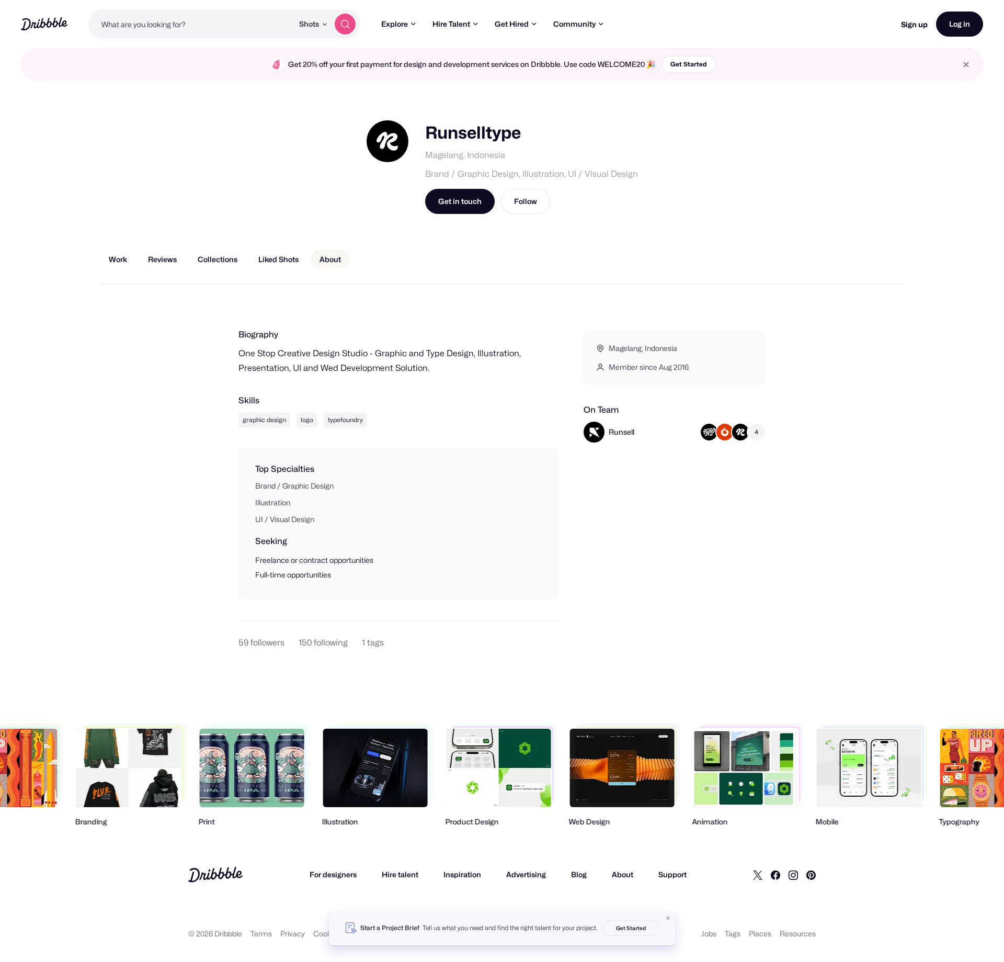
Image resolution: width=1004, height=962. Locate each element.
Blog (579, 874)
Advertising (526, 874)
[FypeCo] (709, 432)
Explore (394, 23)
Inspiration (462, 874)
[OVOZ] (724, 432)
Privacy (292, 933)
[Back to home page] (44, 23)
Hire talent (400, 874)
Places (760, 933)
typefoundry (345, 420)
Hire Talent (451, 23)
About (622, 874)
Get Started (688, 64)
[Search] (345, 24)
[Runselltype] (740, 432)
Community (574, 23)
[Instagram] (793, 874)
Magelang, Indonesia (465, 155)
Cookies (327, 933)
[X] (757, 874)
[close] (966, 64)
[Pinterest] (811, 874)
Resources (798, 933)
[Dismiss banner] (668, 918)
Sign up (914, 24)
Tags (732, 933)
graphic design (264, 420)
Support (672, 874)
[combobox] (191, 24)
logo (307, 420)
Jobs (708, 933)
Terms (261, 933)
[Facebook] (775, 874)
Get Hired (512, 23)
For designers (333, 874)
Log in (959, 23)
